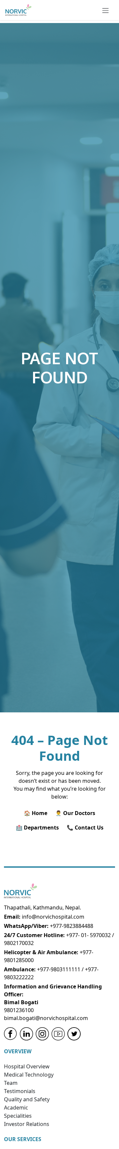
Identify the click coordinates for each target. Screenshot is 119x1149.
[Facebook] (10, 1033)
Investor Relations (26, 1124)
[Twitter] (74, 1033)
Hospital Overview (27, 1066)
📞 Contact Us (85, 827)
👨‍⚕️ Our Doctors (75, 813)
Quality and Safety (27, 1099)
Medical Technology (29, 1074)
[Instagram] (42, 1033)
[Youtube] (58, 1033)
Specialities (18, 1115)
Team (11, 1082)
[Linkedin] (26, 1033)
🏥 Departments (37, 827)
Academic (16, 1107)
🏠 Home (35, 813)
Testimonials (19, 1091)
